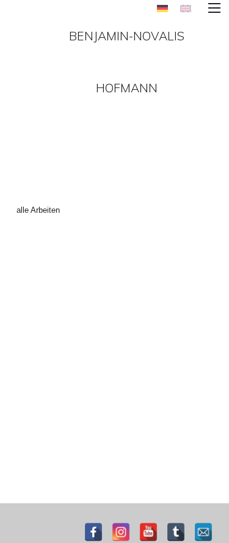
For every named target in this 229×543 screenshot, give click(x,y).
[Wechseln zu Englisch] (185, 8)
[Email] (203, 532)
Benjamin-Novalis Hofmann (126, 61)
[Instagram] (121, 532)
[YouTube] (148, 532)
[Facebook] (93, 532)
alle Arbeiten (38, 210)
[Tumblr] (176, 532)
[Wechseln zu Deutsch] (162, 8)
